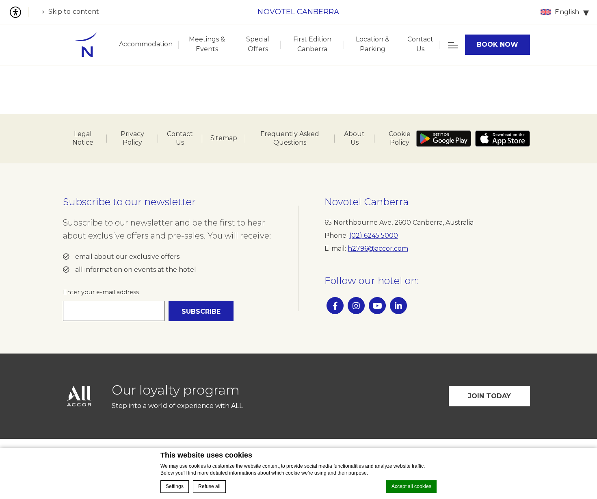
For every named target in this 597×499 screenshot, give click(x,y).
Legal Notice (82, 138)
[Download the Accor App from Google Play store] (443, 138)
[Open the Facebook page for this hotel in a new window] (335, 305)
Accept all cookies (411, 486)
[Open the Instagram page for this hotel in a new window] (356, 305)
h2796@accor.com (378, 248)
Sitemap (223, 138)
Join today (489, 396)
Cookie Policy (400, 138)
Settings (175, 486)
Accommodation (146, 44)
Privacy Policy (132, 138)
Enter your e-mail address (101, 292)
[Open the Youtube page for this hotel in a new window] (377, 305)
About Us (354, 138)
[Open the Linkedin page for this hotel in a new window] (398, 305)
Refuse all (209, 486)
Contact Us (420, 44)
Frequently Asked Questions (289, 138)
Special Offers (257, 44)
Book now (498, 44)
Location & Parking (372, 44)
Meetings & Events (207, 44)
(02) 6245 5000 (373, 235)
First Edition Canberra (312, 44)
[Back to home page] (85, 44)
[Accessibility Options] (18, 12)
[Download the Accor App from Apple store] (502, 138)
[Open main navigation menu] (452, 44)
